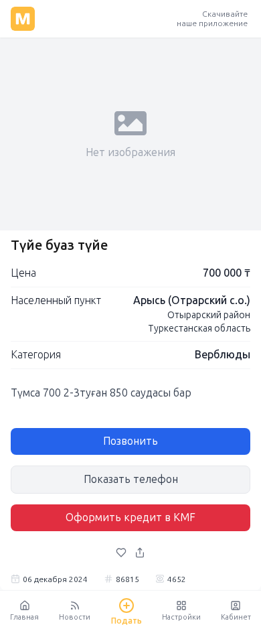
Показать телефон (131, 479)
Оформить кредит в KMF (130, 517)
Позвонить (130, 441)
